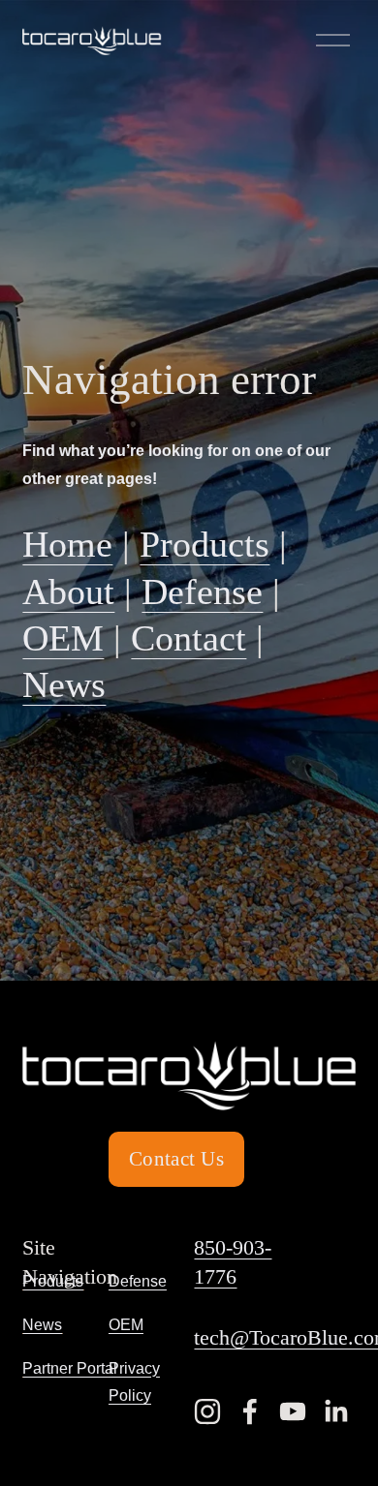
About (68, 592)
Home (67, 544)
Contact (188, 638)
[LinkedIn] (335, 1411)
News (64, 685)
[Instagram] (207, 1411)
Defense (202, 592)
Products (204, 544)
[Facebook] (250, 1411)
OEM (63, 638)
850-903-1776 (232, 1262)
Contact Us (176, 1158)
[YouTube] (292, 1411)
